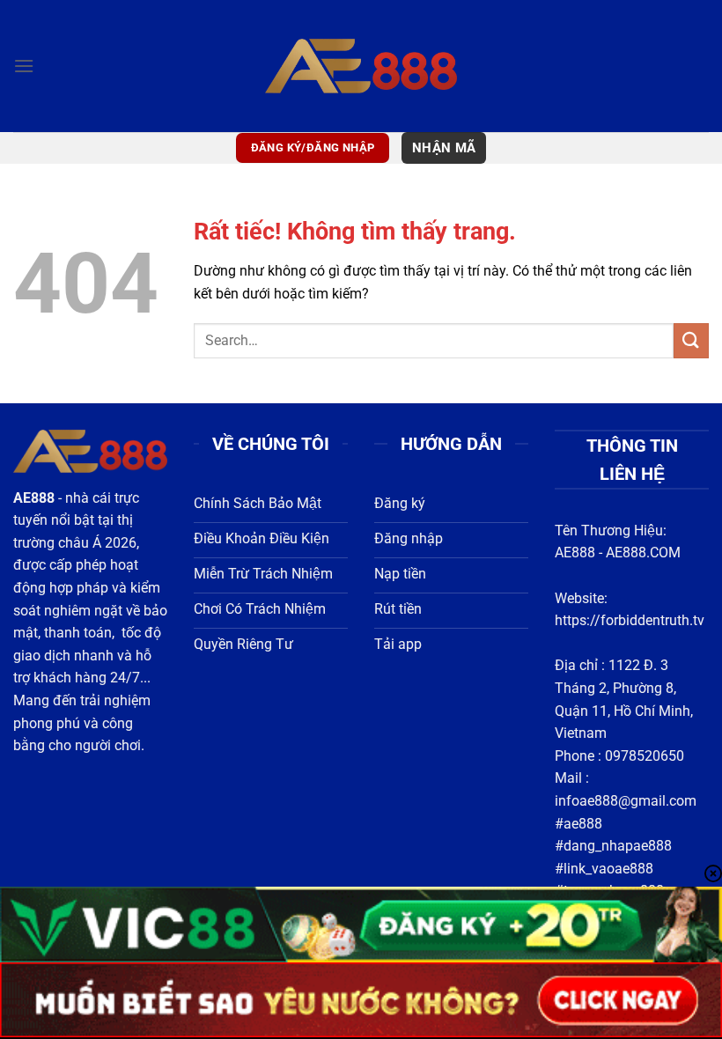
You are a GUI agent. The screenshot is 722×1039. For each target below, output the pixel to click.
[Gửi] (691, 340)
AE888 (575, 552)
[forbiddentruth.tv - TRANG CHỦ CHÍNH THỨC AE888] (361, 65)
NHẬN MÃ (443, 148)
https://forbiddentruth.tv (629, 620)
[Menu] (23, 65)
